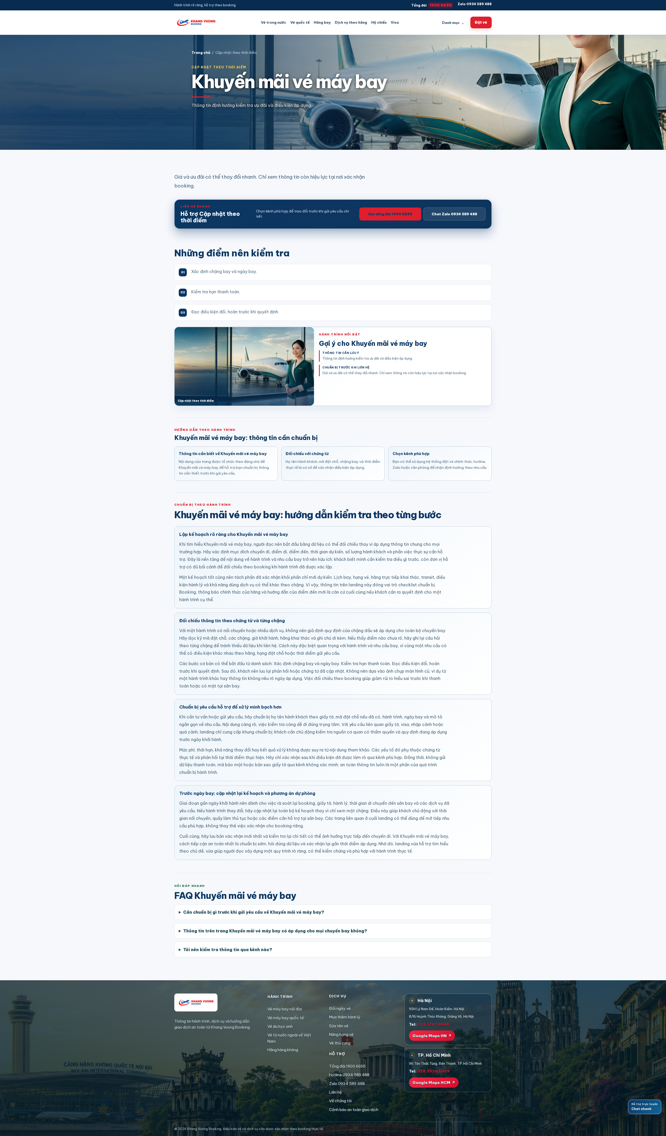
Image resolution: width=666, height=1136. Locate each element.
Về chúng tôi (340, 1100)
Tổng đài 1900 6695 (347, 1066)
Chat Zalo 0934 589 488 (454, 214)
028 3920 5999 (433, 1071)
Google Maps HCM (434, 1082)
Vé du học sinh (280, 1026)
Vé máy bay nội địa (284, 1009)
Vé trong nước (273, 22)
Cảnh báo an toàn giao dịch (353, 1109)
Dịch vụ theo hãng (351, 22)
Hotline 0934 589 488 (349, 1074)
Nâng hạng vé (341, 1034)
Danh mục (453, 22)
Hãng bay (322, 22)
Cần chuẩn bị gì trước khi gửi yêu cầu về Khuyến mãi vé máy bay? (253, 912)
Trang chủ (200, 52)
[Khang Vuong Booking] (195, 22)
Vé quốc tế (300, 22)
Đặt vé (481, 22)
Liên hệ (335, 1092)
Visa (395, 22)
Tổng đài (431, 5)
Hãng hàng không (282, 1049)
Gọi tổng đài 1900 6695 (390, 214)
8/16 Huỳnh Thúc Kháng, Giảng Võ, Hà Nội (441, 1016)
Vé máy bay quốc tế (285, 1017)
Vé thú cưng (339, 1043)
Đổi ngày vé (340, 1008)
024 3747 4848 (433, 1024)
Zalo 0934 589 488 (475, 4)
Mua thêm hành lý (344, 1017)
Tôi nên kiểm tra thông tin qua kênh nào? (227, 949)
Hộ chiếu (379, 22)
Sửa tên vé (338, 1025)
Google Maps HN (432, 1035)
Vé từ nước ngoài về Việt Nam (289, 1038)
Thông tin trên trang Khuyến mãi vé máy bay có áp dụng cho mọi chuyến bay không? (275, 930)
